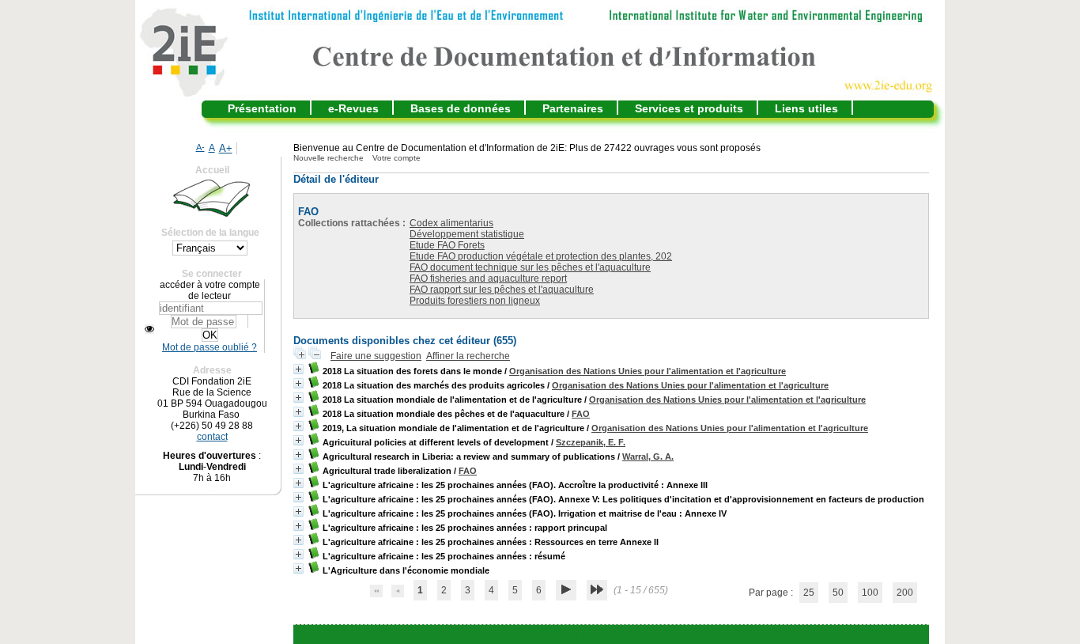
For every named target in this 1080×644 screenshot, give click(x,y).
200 (905, 592)
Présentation (262, 108)
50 (838, 592)
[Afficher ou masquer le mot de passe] (149, 329)
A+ (225, 148)
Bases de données (460, 108)
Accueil (212, 170)
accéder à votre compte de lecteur (210, 290)
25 (808, 592)
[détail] (298, 369)
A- (200, 147)
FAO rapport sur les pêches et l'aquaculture (502, 289)
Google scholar (588, 634)
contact (212, 436)
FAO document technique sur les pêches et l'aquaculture (530, 267)
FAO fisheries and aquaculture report (488, 278)
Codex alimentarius (451, 223)
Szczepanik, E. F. (590, 442)
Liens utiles (806, 108)
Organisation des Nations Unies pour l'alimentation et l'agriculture (647, 371)
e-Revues (353, 108)
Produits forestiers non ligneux (475, 300)
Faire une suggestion (375, 356)
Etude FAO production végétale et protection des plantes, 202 (541, 256)
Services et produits (689, 108)
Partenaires (572, 108)
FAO (581, 414)
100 (870, 592)
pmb (649, 634)
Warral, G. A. (648, 456)
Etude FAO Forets (447, 245)
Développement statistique (467, 234)
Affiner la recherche (468, 356)
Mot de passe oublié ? (209, 347)
